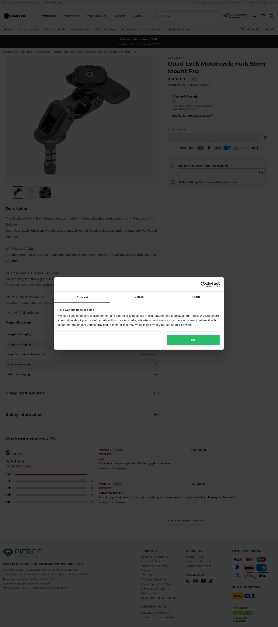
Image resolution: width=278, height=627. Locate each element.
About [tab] (196, 296)
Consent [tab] (82, 297)
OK (193, 339)
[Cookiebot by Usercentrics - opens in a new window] (203, 284)
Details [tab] (139, 296)
